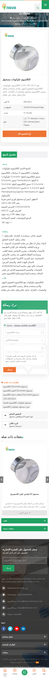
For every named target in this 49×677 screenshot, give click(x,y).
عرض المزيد (23, 513)
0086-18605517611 (24, 595)
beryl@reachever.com (27, 608)
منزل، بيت (16, 18)
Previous (1, 479)
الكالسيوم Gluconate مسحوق (15, 386)
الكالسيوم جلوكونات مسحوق (25, 325)
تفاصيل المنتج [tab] (9, 154)
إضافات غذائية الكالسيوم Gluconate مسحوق (20, 394)
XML (29, 666)
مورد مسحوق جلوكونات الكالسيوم (16, 407)
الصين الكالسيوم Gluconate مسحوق (17, 390)
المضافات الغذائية (30, 18)
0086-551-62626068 (15, 588)
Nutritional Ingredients (37, 21)
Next (47, 479)
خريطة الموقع (21, 666)
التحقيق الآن (23, 134)
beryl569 (17, 614)
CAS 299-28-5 (9, 399)
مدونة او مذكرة (9, 666)
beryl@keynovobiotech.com (30, 601)
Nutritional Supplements (13, 21)
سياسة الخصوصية (39, 666)
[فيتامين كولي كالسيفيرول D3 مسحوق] (24, 466)
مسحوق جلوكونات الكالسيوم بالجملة (17, 403)
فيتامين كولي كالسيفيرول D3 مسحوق (24, 494)
